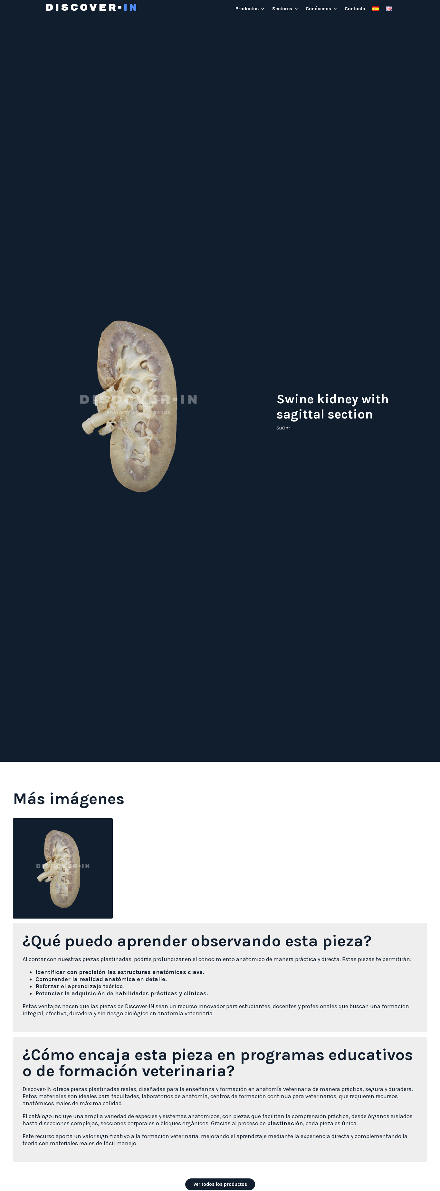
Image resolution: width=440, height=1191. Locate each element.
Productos (247, 9)
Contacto (355, 9)
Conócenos (318, 9)
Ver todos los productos (220, 1184)
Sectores (282, 9)
